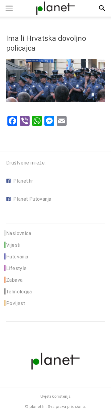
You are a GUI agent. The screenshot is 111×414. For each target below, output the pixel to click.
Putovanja (17, 257)
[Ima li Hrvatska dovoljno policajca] (55, 100)
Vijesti (13, 245)
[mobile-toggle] (9, 8)
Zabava (14, 280)
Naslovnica (18, 233)
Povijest (15, 303)
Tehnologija (19, 292)
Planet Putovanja (32, 199)
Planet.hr (23, 181)
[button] (102, 8)
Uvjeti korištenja (55, 396)
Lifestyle (16, 268)
